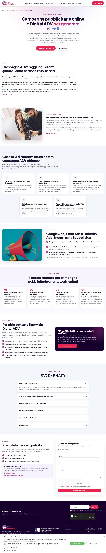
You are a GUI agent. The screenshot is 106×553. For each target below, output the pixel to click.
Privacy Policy (68, 486)
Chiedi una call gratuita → (46, 48)
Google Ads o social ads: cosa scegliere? (32, 403)
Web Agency (29, 3)
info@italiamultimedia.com (92, 534)
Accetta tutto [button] (77, 543)
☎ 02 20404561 (9, 473)
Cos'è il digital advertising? (28, 383)
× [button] (104, 536)
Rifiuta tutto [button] (93, 543)
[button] (35, 551)
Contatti (78, 3)
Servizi (9, 10)
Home (4, 10)
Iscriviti (94, 507)
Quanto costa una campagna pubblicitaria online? (36, 396)
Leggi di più (33, 541)
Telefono (60, 456)
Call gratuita (98, 3)
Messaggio (61, 470)
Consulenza (49, 3)
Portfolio (71, 3)
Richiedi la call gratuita (79, 490)
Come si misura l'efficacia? (28, 418)
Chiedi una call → (7, 95)
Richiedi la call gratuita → (67, 346)
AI (56, 3)
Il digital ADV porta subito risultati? (31, 410)
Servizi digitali (38, 3)
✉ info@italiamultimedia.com (14, 475)
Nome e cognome (63, 449)
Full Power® (63, 3)
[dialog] (53, 543)
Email (59, 463)
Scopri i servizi (63, 48)
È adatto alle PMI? (25, 425)
